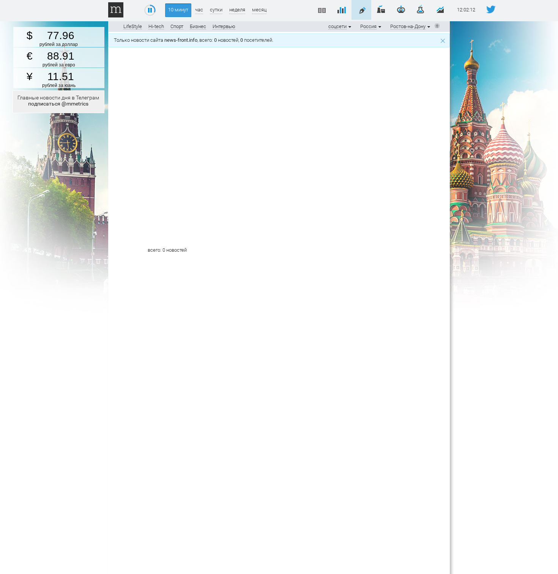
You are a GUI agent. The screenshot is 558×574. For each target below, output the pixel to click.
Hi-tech (156, 26)
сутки (216, 10)
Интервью (224, 26)
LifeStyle (132, 26)
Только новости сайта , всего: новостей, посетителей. (195, 40)
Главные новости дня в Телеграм (58, 101)
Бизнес (198, 26)
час (199, 10)
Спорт (176, 26)
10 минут (178, 10)
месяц (259, 10)
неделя (237, 10)
